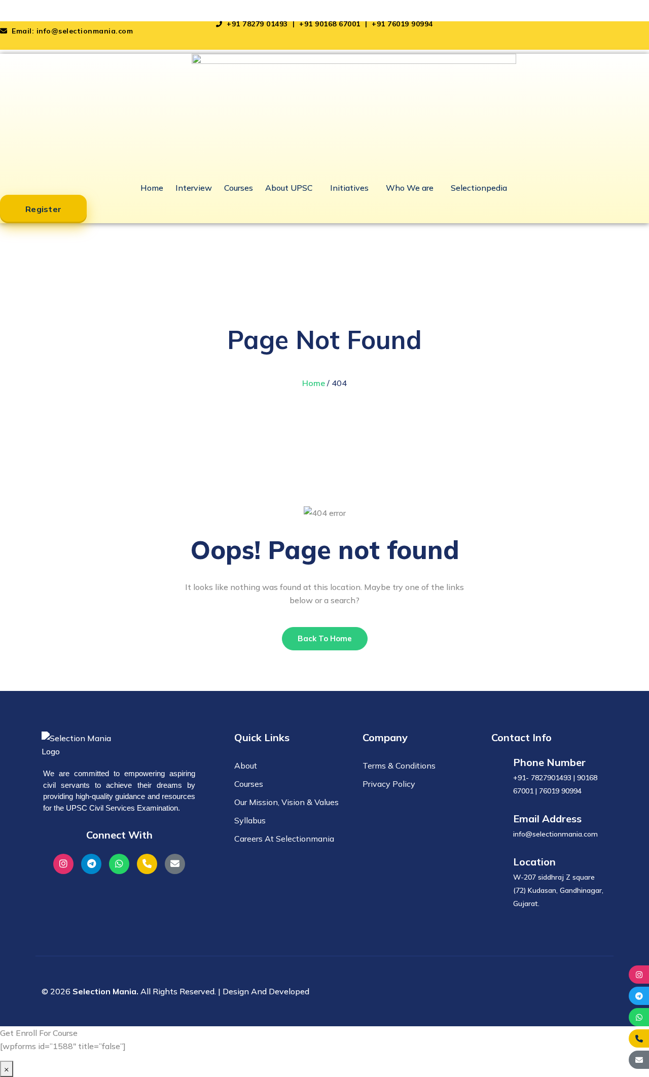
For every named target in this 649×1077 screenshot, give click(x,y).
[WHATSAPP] (639, 1017)
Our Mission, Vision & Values (286, 802)
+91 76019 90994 (402, 23)
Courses (238, 188)
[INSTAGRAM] (639, 974)
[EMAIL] (639, 1060)
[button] (291, 188)
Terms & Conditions (399, 765)
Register (43, 209)
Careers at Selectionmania (284, 838)
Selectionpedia (479, 188)
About (245, 765)
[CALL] (639, 1038)
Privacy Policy (389, 784)
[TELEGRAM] (639, 996)
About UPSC (289, 188)
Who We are (410, 188)
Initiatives (349, 188)
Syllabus (250, 820)
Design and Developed (266, 991)
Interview (193, 188)
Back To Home (325, 638)
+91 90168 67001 (331, 23)
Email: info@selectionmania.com (71, 31)
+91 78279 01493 (257, 23)
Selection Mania (30, 7)
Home (151, 188)
